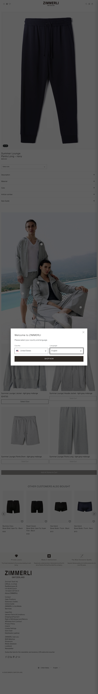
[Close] (83, 332)
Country (17, 346)
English (54, 350)
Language (53, 346)
